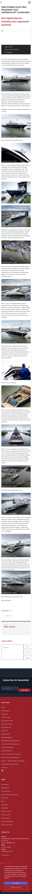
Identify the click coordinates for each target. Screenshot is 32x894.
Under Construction (6, 724)
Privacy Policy (5, 855)
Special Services (6, 791)
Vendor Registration (6, 825)
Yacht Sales (4, 714)
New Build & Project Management (10, 740)
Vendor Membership (7, 821)
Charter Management (7, 747)
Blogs (2, 801)
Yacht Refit (4, 730)
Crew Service (5, 784)
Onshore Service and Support (9, 794)
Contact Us (4, 767)
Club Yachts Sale (6, 727)
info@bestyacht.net (6, 851)
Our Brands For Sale (7, 720)
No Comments (8, 52)
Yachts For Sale (5, 717)
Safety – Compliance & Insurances (11, 754)
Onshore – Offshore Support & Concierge (13, 761)
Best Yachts (4, 804)
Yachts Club (4, 798)
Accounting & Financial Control (10, 764)
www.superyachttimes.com (19, 600)
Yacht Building (5, 710)
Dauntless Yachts (6, 811)
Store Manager (5, 818)
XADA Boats (4, 808)
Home (3, 707)
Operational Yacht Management (10, 757)
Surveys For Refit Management (10, 744)
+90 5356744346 (6, 847)
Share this (8, 615)
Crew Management (6, 750)
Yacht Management (6, 737)
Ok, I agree (15, 883)
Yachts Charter (5, 734)
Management (5, 788)
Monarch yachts (5, 814)
